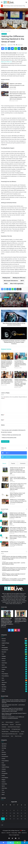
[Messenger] (12, 48)
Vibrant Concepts (18, 736)
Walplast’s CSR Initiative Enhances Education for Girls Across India (17, 85)
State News (4, 662)
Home (3, 31)
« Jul (2, 824)
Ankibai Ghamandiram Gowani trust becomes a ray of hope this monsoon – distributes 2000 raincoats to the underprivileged (21, 382)
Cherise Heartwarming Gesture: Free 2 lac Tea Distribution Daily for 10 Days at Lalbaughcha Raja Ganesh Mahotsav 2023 (14, 303)
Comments (22, 463)
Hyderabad (4, 726)
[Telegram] (19, 48)
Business (4, 638)
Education (4, 651)
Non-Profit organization (17, 283)
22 (21, 816)
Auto (3, 678)
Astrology (4, 689)
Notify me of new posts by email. (9, 437)
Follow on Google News (14, 834)
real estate (21, 733)
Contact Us (24, 832)
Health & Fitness (5, 643)
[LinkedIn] (9, 48)
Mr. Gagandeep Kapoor (16, 729)
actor (3, 722)
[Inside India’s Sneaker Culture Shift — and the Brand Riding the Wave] (5, 479)
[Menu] (1, 2)
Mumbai (22, 731)
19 (10, 816)
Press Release (5, 673)
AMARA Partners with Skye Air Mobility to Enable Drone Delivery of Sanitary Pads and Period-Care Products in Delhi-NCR (17, 470)
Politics (3, 691)
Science (3, 660)
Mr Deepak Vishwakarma (11, 280)
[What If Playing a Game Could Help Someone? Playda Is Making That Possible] (5, 495)
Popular (13, 463)
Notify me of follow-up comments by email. (11, 434)
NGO (6, 283)
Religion (3, 684)
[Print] (25, 48)
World (3, 680)
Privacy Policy (14, 832)
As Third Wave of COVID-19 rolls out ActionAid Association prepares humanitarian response (20, 363)
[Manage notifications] (25, 841)
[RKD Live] (8, 2)
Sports (3, 665)
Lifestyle (4, 640)
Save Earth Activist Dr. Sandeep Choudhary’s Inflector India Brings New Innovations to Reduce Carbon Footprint (6, 364)
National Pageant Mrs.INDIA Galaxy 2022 (9, 733)
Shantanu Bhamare (5, 736)
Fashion (3, 669)
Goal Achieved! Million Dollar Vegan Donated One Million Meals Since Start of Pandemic (7, 381)
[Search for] (26, 2)
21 (17, 816)
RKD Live (4, 44)
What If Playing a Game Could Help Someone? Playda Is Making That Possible (17, 495)
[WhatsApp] (15, 48)
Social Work (8, 31)
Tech (3, 654)
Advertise (8, 832)
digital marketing (5, 724)
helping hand (6, 277)
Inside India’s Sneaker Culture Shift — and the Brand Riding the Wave (18, 479)
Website (3, 425)
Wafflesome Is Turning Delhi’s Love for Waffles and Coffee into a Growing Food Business (18, 501)
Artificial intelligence (9, 722)
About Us (3, 832)
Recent (4, 463)
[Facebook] (2, 48)
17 (2, 816)
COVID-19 (17, 722)
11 (6, 813)
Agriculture (4, 682)
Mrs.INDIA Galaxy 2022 (14, 731)
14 (17, 813)
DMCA (19, 832)
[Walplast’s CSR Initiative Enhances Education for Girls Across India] (5, 85)
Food (3, 671)
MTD (22, 280)
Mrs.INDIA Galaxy (5, 731)
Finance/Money (5, 675)
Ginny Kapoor (18, 724)
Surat (12, 736)
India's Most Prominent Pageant (14, 726)
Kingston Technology (6, 729)
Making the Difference (6, 61)
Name (2, 414)
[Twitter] (5, 48)
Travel (3, 645)
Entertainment (5, 649)
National (3, 658)
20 (14, 816)
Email (2, 419)
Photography (5, 647)
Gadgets (4, 656)
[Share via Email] (22, 48)
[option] (14, 299)
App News (4, 686)
